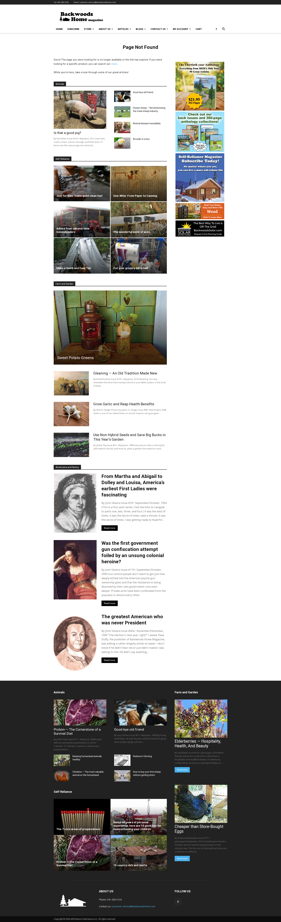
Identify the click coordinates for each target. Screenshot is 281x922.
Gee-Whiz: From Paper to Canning (135, 195)
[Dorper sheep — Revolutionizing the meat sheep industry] (122, 111)
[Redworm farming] (122, 760)
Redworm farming (142, 756)
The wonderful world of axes (131, 232)
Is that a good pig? (67, 133)
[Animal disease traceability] (122, 127)
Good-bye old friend (143, 92)
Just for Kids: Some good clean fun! (79, 195)
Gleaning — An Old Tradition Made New (125, 373)
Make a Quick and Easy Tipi (73, 268)
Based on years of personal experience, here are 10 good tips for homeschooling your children (137, 826)
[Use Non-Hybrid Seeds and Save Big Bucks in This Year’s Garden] (71, 445)
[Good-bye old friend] (122, 96)
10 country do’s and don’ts (130, 865)
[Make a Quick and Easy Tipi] (82, 256)
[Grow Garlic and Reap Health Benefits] (71, 414)
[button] (223, 29)
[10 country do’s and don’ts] (139, 853)
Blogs (139, 28)
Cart (199, 28)
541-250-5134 (62, 2)
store (114, 63)
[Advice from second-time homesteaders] (82, 219)
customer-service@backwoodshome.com (97, 2)
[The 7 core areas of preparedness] (82, 817)
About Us (104, 28)
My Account (180, 28)
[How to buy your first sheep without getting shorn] (122, 775)
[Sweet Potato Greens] (110, 327)
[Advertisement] (168, 16)
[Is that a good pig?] (80, 110)
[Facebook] (216, 29)
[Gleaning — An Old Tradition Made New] (71, 383)
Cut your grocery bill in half (130, 268)
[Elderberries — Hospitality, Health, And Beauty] (201, 718)
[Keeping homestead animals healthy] (62, 760)
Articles (123, 28)
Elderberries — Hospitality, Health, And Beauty (198, 743)
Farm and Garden (64, 284)
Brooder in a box (141, 139)
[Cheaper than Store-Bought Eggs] (201, 804)
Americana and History (67, 467)
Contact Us (158, 28)
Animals (60, 84)
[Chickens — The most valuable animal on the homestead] (62, 775)
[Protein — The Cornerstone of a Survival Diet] (80, 712)
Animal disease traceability (147, 123)
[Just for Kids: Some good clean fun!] (82, 183)
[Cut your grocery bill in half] (139, 256)
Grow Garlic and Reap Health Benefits (123, 404)
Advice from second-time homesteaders (72, 230)
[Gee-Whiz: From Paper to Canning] (139, 183)
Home (59, 28)
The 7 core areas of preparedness (78, 829)
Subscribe (73, 28)
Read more (109, 528)
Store (87, 28)
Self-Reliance (62, 159)
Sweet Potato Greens (75, 358)
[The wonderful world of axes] (139, 219)
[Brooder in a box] (122, 143)
